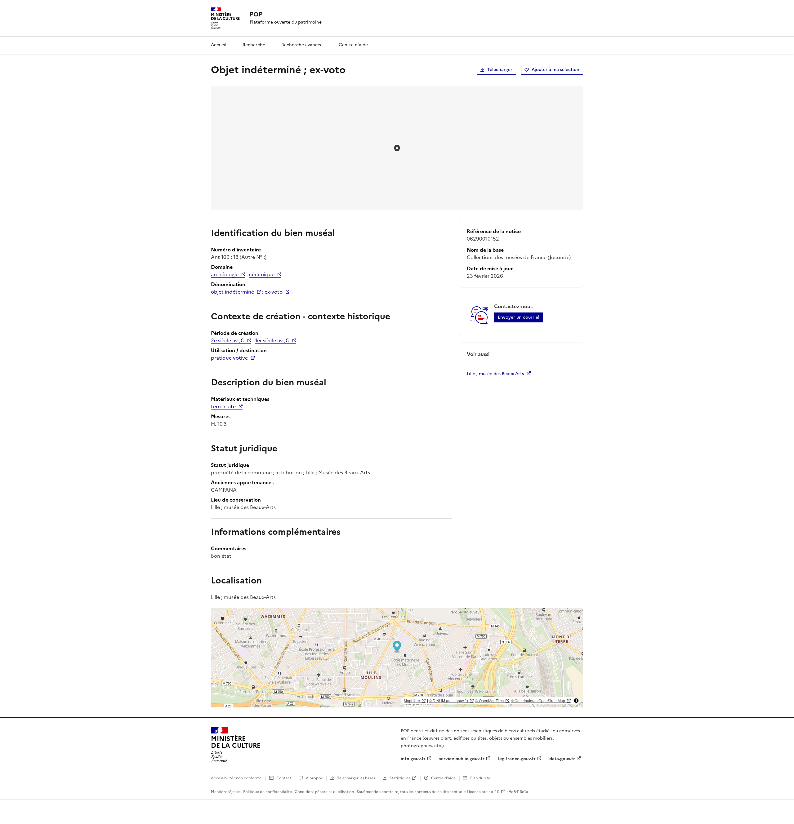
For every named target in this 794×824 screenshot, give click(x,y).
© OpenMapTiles (489, 700)
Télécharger (499, 69)
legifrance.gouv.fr (517, 758)
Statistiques (400, 778)
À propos (314, 778)
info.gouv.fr (413, 758)
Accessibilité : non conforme (236, 778)
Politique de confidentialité (267, 792)
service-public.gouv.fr (461, 758)
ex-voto (274, 291)
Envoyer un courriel (518, 317)
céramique (261, 274)
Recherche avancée (302, 45)
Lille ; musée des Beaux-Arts (495, 373)
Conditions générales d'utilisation (324, 792)
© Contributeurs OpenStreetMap (538, 700)
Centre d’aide (443, 778)
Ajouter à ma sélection (555, 69)
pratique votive (229, 357)
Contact (283, 778)
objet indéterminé (232, 291)
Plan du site (480, 778)
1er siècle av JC (272, 340)
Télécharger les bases (356, 778)
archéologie (225, 274)
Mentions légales (225, 792)
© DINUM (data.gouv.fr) (448, 700)
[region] (397, 657)
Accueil (218, 45)
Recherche (254, 45)
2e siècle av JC (227, 340)
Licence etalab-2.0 (483, 792)
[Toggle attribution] (576, 700)
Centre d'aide (353, 45)
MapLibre (412, 700)
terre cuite (223, 406)
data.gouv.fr (562, 758)
